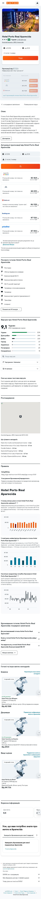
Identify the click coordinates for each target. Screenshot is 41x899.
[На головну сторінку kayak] (12, 3)
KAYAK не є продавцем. (11, 874)
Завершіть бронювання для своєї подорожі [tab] (18, 835)
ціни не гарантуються (8, 868)
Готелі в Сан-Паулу (19, 893)
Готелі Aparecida (31, 893)
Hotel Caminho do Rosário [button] (10, 739)
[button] (3, 3)
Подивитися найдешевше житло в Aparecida (32, 713)
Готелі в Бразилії (7, 893)
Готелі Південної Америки (27, 891)
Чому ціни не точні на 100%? (12, 881)
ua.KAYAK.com (8, 891)
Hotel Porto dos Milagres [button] (9, 698)
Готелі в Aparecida (10, 849)
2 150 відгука (21, 40)
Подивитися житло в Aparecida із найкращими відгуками (31, 755)
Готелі (16, 891)
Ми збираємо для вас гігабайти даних (16, 878)
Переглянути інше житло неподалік (32, 673)
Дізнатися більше (8, 244)
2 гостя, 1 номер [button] (9, 53)
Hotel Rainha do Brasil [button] (9, 779)
